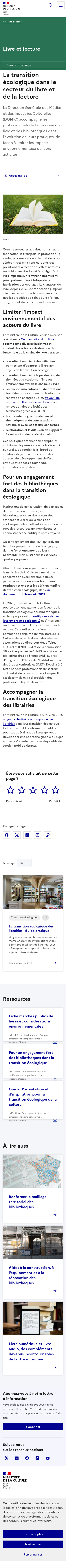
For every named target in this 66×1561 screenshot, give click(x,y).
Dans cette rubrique (19, 65)
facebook (27, 1458)
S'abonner (33, 1427)
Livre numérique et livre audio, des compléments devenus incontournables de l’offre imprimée (31, 1351)
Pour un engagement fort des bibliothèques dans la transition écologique (31, 1058)
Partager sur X (17, 835)
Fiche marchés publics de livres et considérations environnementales (31, 1021)
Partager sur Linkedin (27, 835)
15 (21, 863)
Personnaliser (33, 1554)
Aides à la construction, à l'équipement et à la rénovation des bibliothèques (31, 1275)
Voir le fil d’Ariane (12, 21)
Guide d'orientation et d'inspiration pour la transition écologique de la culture (33, 1096)
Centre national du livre (37, 339)
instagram (37, 1458)
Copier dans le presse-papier (47, 835)
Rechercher (50, 5)
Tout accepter (33, 1534)
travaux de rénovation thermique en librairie (33, 400)
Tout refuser (33, 1544)
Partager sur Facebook (6, 835)
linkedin (17, 1458)
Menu (61, 5)
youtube (47, 1458)
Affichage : (13, 863)
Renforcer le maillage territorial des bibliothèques (28, 1202)
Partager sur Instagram (37, 835)
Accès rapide (18, 175)
